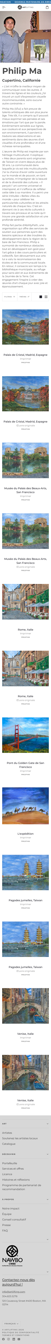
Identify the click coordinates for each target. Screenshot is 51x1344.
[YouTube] (19, 1339)
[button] (25, 1124)
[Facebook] (3, 1339)
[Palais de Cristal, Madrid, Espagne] (25, 327)
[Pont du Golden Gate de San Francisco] (25, 735)
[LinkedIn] (14, 1339)
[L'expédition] (25, 806)
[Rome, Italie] (25, 601)
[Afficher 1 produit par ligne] (40, 297)
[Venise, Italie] (25, 1006)
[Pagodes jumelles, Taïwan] (25, 872)
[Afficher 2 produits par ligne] (46, 297)
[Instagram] (8, 1339)
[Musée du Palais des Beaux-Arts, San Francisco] (25, 460)
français (10, 1323)
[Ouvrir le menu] (6, 7)
